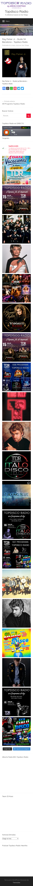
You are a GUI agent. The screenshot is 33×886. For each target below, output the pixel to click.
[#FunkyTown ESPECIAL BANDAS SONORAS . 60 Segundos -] (16, 258)
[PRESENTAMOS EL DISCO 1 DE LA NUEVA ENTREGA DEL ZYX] (16, 643)
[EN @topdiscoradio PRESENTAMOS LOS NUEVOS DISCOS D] (16, 524)
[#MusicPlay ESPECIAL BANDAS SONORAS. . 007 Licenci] (16, 288)
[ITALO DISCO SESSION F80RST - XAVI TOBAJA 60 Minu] (16, 465)
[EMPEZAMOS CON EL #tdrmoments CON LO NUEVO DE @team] (16, 495)
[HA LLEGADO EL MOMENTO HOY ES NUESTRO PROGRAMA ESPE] (16, 347)
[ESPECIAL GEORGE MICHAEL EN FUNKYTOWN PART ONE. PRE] (16, 613)
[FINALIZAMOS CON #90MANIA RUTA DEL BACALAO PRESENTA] (16, 583)
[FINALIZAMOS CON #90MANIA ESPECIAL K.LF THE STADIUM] (16, 406)
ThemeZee (16, 882)
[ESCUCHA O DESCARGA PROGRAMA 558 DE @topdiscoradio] (16, 377)
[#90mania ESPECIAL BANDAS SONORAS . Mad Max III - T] (16, 229)
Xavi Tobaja (25, 45)
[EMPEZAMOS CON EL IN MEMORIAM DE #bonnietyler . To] (16, 318)
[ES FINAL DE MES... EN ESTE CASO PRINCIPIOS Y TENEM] (16, 731)
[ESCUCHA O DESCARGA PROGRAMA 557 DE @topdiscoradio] (16, 554)
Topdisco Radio (16, 11)
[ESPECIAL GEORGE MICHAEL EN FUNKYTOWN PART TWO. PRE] (16, 436)
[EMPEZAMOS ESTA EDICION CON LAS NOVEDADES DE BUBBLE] (16, 672)
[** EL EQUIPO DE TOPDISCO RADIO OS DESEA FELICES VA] (16, 170)
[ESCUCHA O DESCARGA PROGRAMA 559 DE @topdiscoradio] (16, 199)
